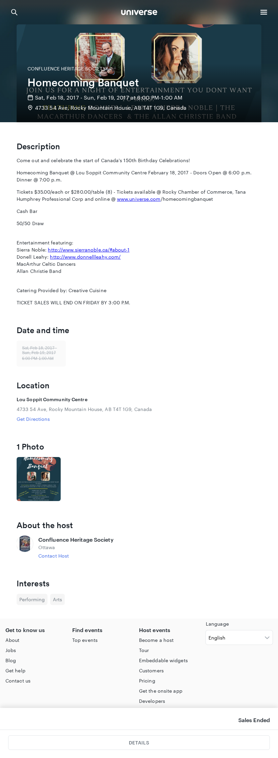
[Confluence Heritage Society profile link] (25, 547)
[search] (14, 12)
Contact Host (53, 556)
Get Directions (33, 419)
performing (32, 599)
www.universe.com (139, 199)
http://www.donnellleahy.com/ (85, 257)
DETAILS (139, 742)
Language (217, 624)
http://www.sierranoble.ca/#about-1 (88, 250)
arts (57, 599)
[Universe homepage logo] (139, 13)
